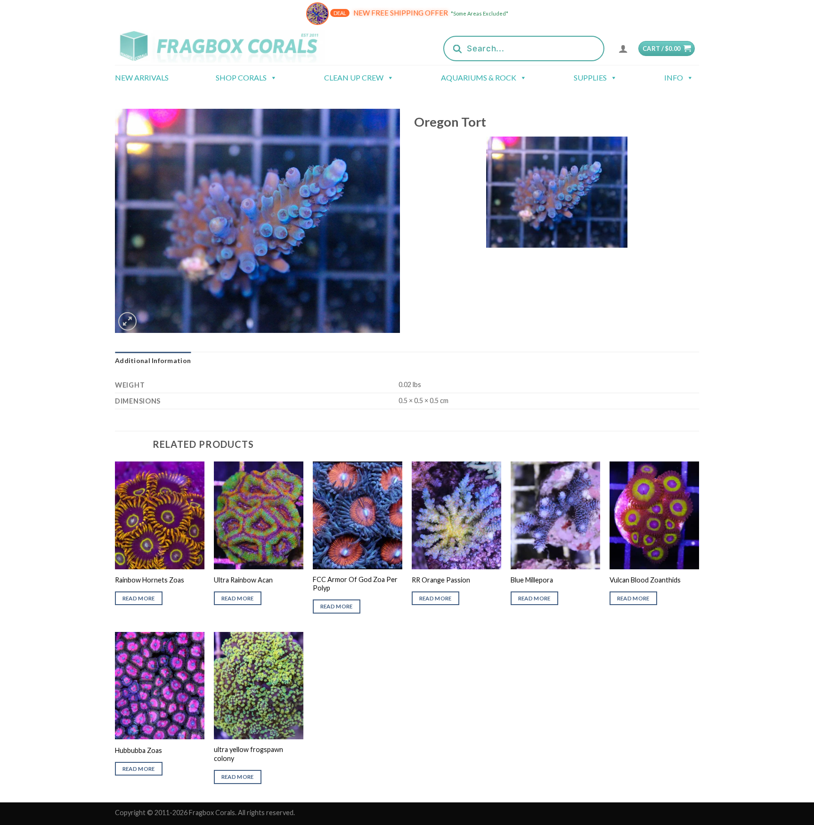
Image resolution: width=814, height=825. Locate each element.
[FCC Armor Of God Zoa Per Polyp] (357, 515)
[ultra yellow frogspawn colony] (258, 685)
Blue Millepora (532, 580)
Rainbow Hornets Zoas (149, 580)
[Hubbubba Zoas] (159, 685)
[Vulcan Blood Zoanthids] (654, 515)
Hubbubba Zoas (138, 750)
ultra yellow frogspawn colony (248, 753)
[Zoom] (127, 321)
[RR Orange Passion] (456, 515)
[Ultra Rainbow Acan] (258, 515)
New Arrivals (142, 77)
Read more (138, 598)
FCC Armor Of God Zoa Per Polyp (355, 583)
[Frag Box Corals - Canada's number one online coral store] (232, 46)
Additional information (153, 360)
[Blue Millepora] (555, 515)
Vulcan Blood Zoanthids (645, 580)
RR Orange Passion (441, 580)
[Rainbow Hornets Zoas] (159, 515)
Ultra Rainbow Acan (243, 580)
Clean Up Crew (353, 77)
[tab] (153, 361)
